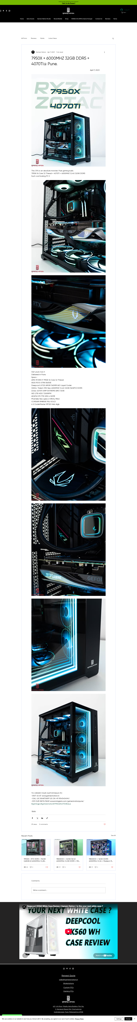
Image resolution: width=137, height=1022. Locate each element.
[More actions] (104, 52)
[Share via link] (47, 818)
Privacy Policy (79, 1019)
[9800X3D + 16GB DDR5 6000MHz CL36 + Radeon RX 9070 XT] (101, 847)
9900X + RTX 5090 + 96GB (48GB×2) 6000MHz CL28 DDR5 (35, 860)
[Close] (134, 1018)
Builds (42, 38)
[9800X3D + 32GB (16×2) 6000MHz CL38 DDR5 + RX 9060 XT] (68, 847)
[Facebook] (6, 11)
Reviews (34, 38)
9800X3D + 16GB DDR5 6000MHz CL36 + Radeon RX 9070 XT (101, 860)
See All (113, 835)
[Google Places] (3, 11)
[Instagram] (9, 11)
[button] (124, 12)
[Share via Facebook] (32, 818)
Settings (119, 1019)
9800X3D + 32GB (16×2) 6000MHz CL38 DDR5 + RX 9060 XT (67, 860)
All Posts (24, 38)
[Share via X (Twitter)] (37, 818)
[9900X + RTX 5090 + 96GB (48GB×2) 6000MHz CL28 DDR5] (35, 847)
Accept (128, 1019)
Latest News (52, 38)
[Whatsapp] (64, 969)
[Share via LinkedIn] (42, 818)
